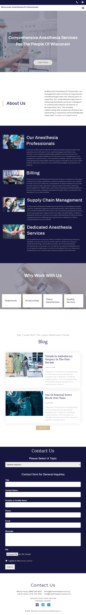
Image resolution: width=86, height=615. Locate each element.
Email (8, 521)
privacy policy (26, 561)
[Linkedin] (48, 604)
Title (7, 480)
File (6, 549)
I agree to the (21, 561)
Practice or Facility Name (16, 500)
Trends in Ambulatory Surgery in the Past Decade (59, 359)
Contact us (60, 115)
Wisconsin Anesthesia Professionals (19, 7)
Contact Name (12, 490)
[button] (83, 8)
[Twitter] (43, 604)
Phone (8, 511)
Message (9, 531)
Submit (10, 567)
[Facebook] (37, 604)
